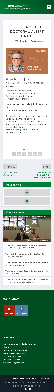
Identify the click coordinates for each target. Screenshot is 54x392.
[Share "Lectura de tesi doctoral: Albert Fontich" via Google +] (24, 154)
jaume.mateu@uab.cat (17, 129)
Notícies (26, 41)
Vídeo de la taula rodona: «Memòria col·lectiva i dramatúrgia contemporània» (26, 280)
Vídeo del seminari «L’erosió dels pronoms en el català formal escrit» (27, 263)
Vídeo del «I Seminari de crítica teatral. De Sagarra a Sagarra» (24, 255)
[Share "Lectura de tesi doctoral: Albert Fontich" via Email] (34, 154)
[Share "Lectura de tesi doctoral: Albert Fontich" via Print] (40, 154)
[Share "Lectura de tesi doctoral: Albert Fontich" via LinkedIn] (29, 154)
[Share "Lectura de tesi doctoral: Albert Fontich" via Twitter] (19, 154)
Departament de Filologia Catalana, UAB (31, 378)
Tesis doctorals (38, 41)
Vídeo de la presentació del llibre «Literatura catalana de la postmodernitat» (25, 246)
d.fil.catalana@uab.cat (13, 363)
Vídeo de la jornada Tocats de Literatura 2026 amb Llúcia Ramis (26, 272)
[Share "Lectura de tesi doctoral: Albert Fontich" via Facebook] (14, 154)
